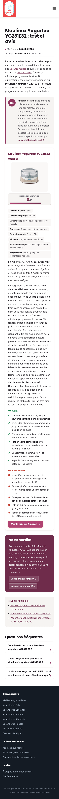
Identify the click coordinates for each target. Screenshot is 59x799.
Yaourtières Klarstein (14, 719)
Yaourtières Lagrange (14, 709)
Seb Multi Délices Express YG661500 (30, 613)
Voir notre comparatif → (23, 586)
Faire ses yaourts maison (16, 752)
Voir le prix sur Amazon (25, 524)
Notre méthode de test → (31, 140)
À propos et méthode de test (17, 771)
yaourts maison (18, 68)
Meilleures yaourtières (14, 700)
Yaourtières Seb (11, 705)
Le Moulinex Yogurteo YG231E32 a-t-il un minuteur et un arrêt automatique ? (29, 673)
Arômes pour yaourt (13, 747)
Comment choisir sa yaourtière (19, 757)
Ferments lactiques (13, 733)
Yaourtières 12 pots (13, 723)
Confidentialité (10, 776)
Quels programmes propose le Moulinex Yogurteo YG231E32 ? (25, 660)
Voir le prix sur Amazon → (24, 579)
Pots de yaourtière (12, 728)
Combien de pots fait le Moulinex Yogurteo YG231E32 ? (26, 647)
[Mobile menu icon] (54, 9)
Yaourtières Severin (13, 714)
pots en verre (24, 72)
